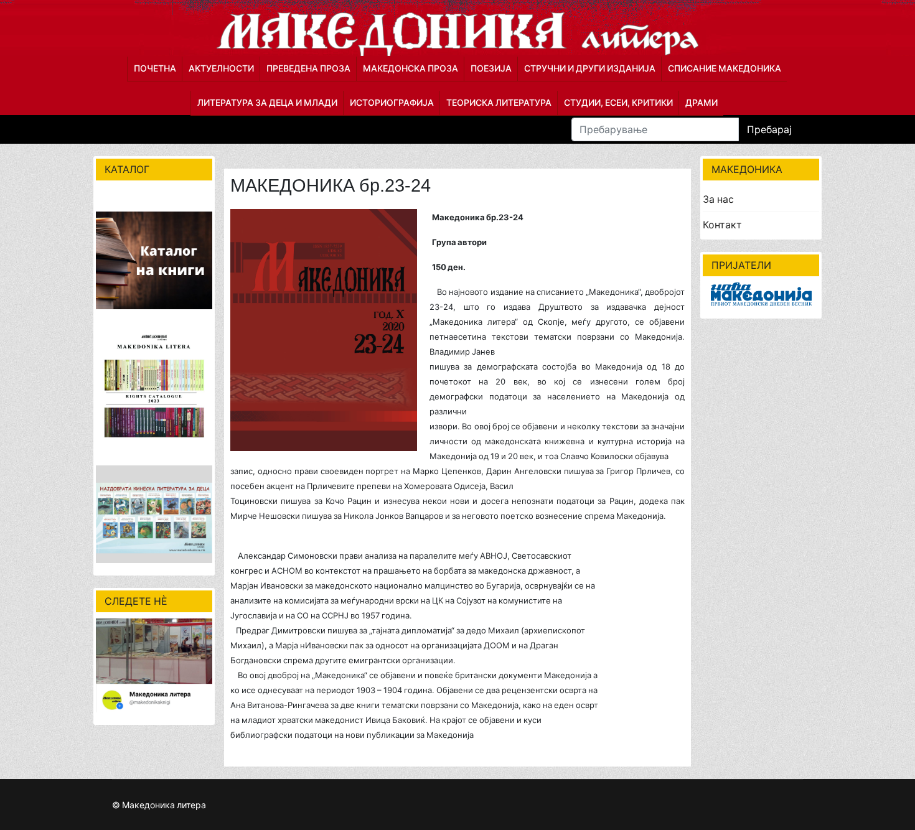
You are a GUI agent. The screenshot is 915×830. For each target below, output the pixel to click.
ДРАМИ (701, 102)
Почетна (155, 68)
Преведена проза (308, 68)
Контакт (722, 224)
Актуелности (221, 68)
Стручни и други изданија (589, 68)
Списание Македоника (724, 68)
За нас (718, 199)
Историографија (392, 102)
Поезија (491, 68)
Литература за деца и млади (267, 102)
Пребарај (769, 129)
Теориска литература (498, 102)
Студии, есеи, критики (618, 102)
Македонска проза (410, 68)
